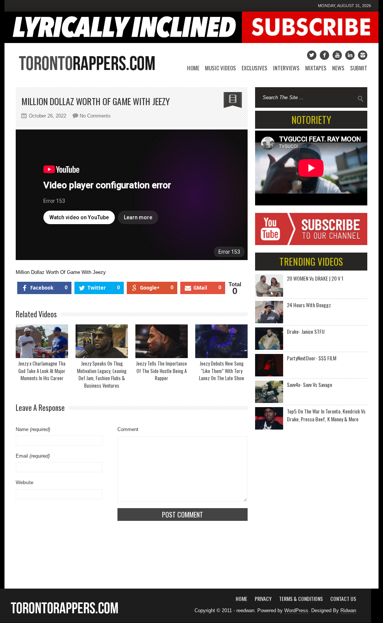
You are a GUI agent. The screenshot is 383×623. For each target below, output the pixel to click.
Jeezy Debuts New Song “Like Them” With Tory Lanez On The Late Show (221, 371)
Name (33, 429)
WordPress (296, 610)
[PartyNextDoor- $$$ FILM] (269, 365)
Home (193, 68)
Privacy (263, 598)
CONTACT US (343, 598)
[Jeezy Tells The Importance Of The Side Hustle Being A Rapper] (161, 341)
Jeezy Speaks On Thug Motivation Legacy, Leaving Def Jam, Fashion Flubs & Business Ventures (101, 374)
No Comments (95, 116)
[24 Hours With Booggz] (269, 312)
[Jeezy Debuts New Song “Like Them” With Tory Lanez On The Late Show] (221, 341)
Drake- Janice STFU (306, 331)
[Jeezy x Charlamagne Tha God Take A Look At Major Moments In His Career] (42, 341)
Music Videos (220, 68)
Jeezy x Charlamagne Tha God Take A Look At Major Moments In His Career (41, 371)
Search (361, 99)
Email (33, 456)
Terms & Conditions (301, 598)
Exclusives (254, 68)
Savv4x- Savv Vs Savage (309, 384)
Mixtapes (316, 68)
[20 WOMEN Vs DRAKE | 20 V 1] (269, 285)
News (338, 68)
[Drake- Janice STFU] (269, 338)
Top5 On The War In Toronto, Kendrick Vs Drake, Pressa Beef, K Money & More (326, 415)
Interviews (286, 68)
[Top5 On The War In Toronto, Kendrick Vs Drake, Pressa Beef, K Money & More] (269, 418)
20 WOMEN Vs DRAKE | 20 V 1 (315, 278)
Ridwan (348, 610)
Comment (127, 429)
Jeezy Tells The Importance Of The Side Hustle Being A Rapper (161, 371)
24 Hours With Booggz (309, 305)
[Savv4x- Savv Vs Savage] (269, 392)
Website (24, 482)
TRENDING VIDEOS (311, 261)
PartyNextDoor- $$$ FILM (311, 358)
